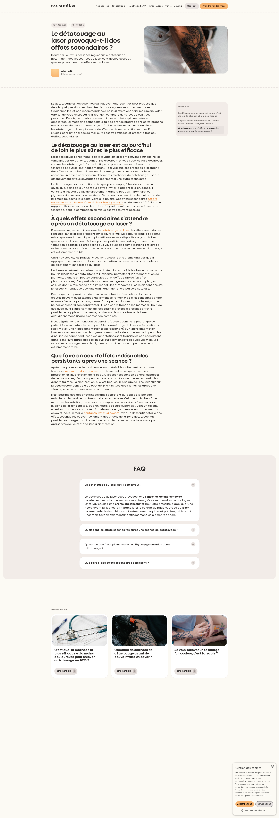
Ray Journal (59, 25)
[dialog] (254, 789)
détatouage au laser (115, 230)
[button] (119, 6)
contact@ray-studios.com (101, 413)
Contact (191, 6)
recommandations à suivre (82, 371)
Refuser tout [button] (264, 804)
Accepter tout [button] (244, 804)
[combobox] (272, 766)
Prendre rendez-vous (213, 6)
